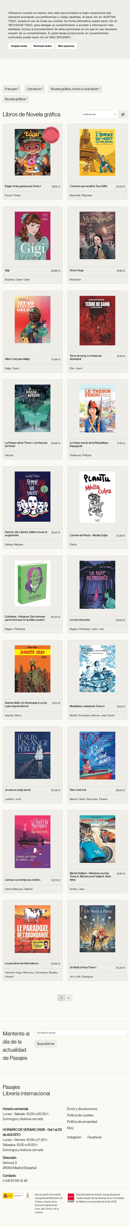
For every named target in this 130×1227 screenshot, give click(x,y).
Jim (72, 976)
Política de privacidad (82, 1122)
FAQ (70, 1128)
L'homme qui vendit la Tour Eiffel (88, 186)
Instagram (74, 1137)
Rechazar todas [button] (43, 45)
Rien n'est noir (78, 790)
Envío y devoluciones (82, 1109)
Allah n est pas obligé (17, 359)
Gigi (7, 270)
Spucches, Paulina (96, 799)
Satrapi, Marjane (14, 544)
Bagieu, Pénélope (15, 629)
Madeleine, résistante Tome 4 (87, 706)
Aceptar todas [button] (19, 45)
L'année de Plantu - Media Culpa (89, 535)
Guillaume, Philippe (80, 455)
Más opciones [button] (66, 45)
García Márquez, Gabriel (18, 889)
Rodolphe (75, 279)
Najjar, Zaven (12, 368)
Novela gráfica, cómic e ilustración (76, 89)
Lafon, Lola (97, 629)
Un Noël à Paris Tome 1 (83, 967)
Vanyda (9, 455)
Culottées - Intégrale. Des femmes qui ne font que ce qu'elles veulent (25, 618)
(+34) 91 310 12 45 (15, 1181)
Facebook (95, 1137)
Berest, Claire (77, 799)
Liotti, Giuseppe (84, 976)
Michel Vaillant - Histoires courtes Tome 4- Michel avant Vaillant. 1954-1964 (91, 876)
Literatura (35, 89)
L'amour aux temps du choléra (22, 879)
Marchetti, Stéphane (81, 195)
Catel (26, 279)
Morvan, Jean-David (103, 715)
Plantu (73, 544)
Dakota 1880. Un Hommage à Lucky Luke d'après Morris (26, 704)
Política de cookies (80, 1115)
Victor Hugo (77, 270)
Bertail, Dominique (80, 715)
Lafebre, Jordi (13, 799)
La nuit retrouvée (80, 619)
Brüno (18, 715)
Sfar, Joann (76, 368)
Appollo (9, 715)
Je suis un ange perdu (18, 790)
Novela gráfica (16, 99)
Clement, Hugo (13, 972)
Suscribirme (45, 1044)
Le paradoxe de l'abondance (22, 963)
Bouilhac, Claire (13, 279)
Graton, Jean (77, 889)
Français (12, 89)
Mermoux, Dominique (35, 972)
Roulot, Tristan (13, 195)
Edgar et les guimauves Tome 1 (23, 186)
